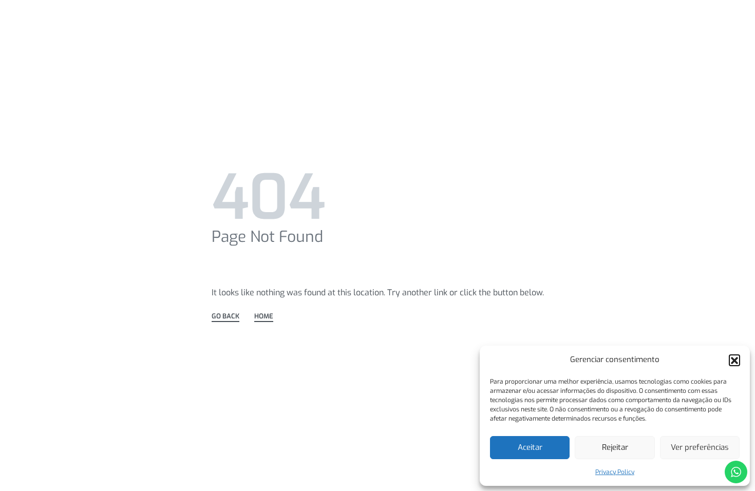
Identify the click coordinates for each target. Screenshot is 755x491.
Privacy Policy (614, 472)
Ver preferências (700, 447)
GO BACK (225, 316)
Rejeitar (615, 447)
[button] (734, 360)
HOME (263, 316)
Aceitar (530, 447)
